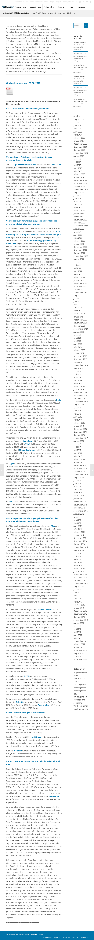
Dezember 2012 (80, 611)
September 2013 (80, 583)
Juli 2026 (77, 122)
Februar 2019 (79, 386)
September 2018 (80, 401)
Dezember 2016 (80, 465)
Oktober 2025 (79, 150)
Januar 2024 (78, 213)
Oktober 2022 (79, 253)
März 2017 (77, 456)
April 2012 (77, 635)
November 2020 (80, 323)
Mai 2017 (77, 450)
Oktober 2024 (79, 186)
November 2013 (80, 577)
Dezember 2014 (80, 538)
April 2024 (77, 204)
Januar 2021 (78, 317)
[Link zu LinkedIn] (80, 1)
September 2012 (80, 620)
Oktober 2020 (79, 326)
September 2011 (80, 641)
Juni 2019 (77, 374)
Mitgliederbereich (81, 672)
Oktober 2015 (79, 508)
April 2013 (77, 598)
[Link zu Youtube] (87, 1)
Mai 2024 (77, 201)
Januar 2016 (78, 498)
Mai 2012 (77, 632)
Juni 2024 (77, 198)
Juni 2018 (77, 410)
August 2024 (78, 192)
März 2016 (77, 492)
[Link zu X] (83, 1)
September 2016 (80, 474)
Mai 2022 (77, 268)
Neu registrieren (68, 2)
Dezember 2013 (80, 574)
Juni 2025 (77, 162)
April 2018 (77, 417)
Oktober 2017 (79, 435)
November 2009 (80, 659)
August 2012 (78, 623)
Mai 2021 (77, 304)
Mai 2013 (77, 595)
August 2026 (78, 119)
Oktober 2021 (79, 289)
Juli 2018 (77, 407)
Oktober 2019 (79, 362)
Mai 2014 (77, 559)
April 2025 (77, 168)
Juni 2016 (77, 483)
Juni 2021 (77, 301)
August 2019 (78, 368)
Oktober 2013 (79, 580)
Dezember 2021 (80, 283)
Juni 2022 (77, 265)
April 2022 (77, 271)
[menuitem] (52, 1)
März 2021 (77, 310)
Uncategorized (79, 687)
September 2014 (80, 547)
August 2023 (78, 229)
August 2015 (78, 514)
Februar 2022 (79, 277)
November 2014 (80, 541)
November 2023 (80, 220)
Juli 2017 (77, 444)
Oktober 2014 (79, 544)
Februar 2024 (79, 210)
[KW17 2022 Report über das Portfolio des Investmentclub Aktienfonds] (2, 470)
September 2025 (80, 153)
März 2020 (77, 347)
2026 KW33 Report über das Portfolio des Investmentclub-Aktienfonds (80, 68)
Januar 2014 (78, 571)
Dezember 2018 (80, 392)
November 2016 (80, 468)
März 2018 (77, 420)
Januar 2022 (78, 280)
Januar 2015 (78, 535)
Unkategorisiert (80, 697)
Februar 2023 (79, 241)
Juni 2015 (77, 520)
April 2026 (77, 132)
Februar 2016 (79, 495)
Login (52, 2)
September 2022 (80, 256)
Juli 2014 (77, 553)
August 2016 (78, 477)
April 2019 (77, 380)
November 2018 (80, 395)
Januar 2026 (78, 141)
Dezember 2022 (80, 247)
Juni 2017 (77, 447)
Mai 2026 (77, 128)
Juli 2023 (77, 232)
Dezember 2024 (80, 180)
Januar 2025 (78, 177)
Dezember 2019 (80, 356)
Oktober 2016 (79, 471)
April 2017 (77, 453)
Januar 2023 (78, 244)
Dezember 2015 (80, 501)
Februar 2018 (79, 423)
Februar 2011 (79, 644)
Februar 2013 (79, 605)
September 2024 (80, 189)
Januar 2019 (78, 389)
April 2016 (77, 489)
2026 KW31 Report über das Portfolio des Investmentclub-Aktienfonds (80, 79)
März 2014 (77, 565)
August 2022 (78, 259)
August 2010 (78, 653)
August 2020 (78, 332)
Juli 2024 (77, 195)
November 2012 (80, 614)
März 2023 (77, 238)
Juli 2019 (77, 371)
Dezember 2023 (80, 216)
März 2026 (77, 135)
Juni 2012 (77, 629)
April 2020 (77, 344)
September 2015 (80, 511)
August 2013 (78, 586)
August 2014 (78, 550)
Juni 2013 (77, 592)
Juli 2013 (77, 589)
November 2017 (80, 432)
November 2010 (80, 650)
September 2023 (80, 225)
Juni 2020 (77, 338)
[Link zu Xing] (76, 1)
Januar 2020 (78, 353)
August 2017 (78, 441)
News (75, 675)
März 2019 (77, 383)
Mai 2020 (77, 341)
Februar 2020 (79, 350)
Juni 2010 (77, 656)
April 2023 (77, 235)
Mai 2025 (77, 165)
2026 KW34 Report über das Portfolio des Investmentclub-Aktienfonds (80, 57)
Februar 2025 (79, 174)
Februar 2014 (79, 568)
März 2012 (77, 638)
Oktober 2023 (79, 223)
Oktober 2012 (79, 617)
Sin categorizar (79, 684)
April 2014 (77, 562)
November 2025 (80, 147)
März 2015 (77, 529)
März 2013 (77, 602)
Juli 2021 (77, 298)
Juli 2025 (77, 159)
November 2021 (80, 286)
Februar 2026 (79, 138)
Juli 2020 (77, 335)
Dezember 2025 (80, 144)
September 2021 (80, 292)
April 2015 (77, 526)
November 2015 (80, 505)
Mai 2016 (77, 486)
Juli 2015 (77, 517)
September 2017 (80, 438)
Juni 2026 (77, 125)
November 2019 (80, 359)
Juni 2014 (77, 556)
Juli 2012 (77, 626)
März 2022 (77, 274)
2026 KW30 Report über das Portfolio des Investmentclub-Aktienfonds (80, 91)
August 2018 (78, 404)
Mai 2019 (77, 377)
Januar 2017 (78, 462)
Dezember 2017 (80, 429)
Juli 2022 (77, 262)
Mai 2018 (77, 414)
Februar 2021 (79, 313)
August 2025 (78, 156)
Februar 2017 (79, 459)
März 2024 (77, 207)
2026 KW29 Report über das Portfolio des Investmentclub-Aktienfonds (80, 102)
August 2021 (78, 295)
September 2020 (80, 329)
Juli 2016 (77, 480)
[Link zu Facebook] (90, 1)
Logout (58, 2)
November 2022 (80, 250)
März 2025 (77, 171)
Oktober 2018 (79, 398)
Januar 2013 (78, 608)
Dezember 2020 (80, 320)
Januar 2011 (78, 647)
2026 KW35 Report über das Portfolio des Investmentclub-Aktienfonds (80, 46)
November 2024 (80, 183)
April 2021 (77, 307)
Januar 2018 (78, 426)
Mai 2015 (77, 523)
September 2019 (80, 365)
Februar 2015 (79, 532)
